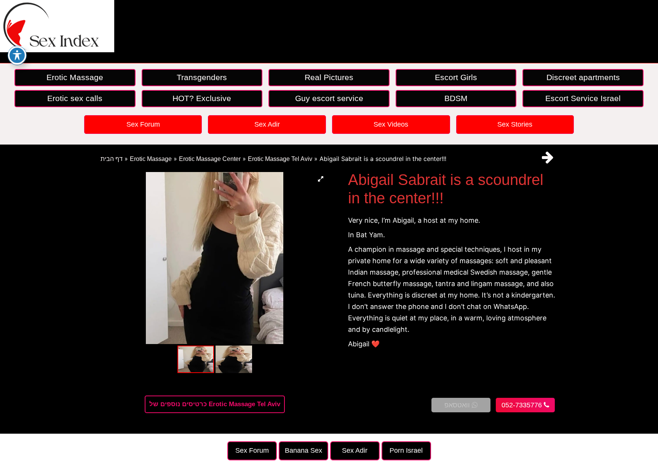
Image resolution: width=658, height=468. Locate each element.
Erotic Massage (151, 159)
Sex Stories (514, 124)
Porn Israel (406, 450)
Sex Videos (391, 124)
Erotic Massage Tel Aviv (280, 159)
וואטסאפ (458, 405)
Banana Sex (303, 450)
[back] (548, 157)
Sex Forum (143, 124)
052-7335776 (522, 405)
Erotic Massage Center (210, 159)
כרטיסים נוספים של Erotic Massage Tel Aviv (214, 404)
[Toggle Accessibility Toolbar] (17, 55)
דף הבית (112, 159)
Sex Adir (267, 124)
